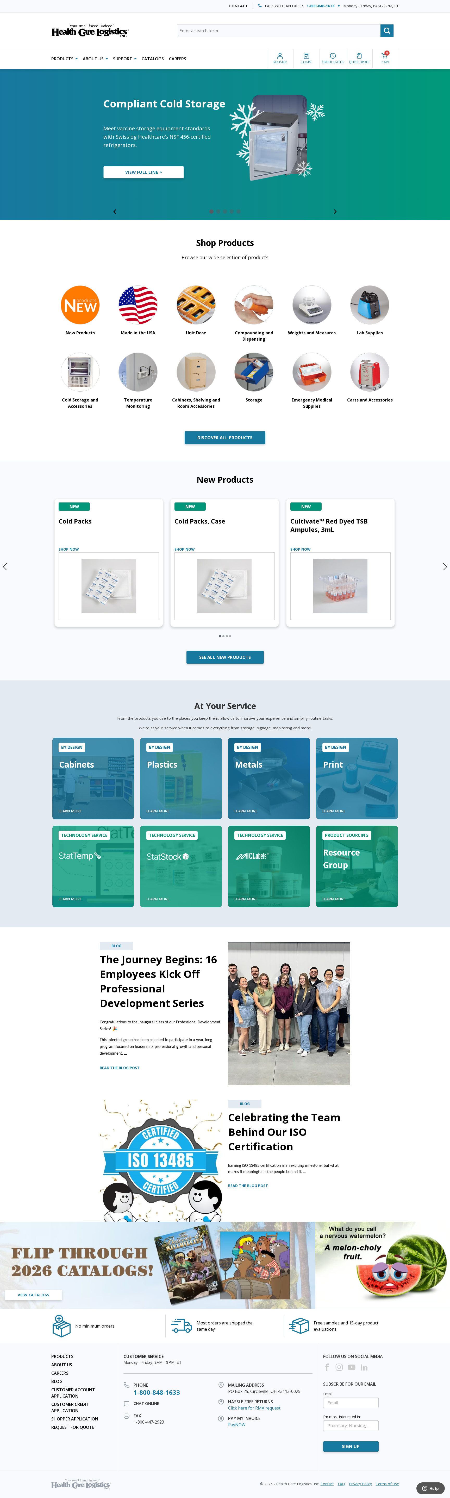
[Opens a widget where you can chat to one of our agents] (430, 1488)
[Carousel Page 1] (211, 211)
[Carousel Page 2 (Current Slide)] (218, 211)
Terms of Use (387, 1483)
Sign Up (351, 1446)
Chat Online (146, 1403)
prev (5, 564)
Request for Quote (72, 1427)
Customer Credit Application (70, 1407)
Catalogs (153, 59)
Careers (177, 59)
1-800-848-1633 (320, 5)
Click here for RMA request (254, 1408)
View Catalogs (33, 1294)
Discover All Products (225, 438)
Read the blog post (120, 1067)
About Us (61, 1365)
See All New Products (225, 657)
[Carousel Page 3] (225, 211)
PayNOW (237, 1424)
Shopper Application (74, 1419)
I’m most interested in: (342, 1416)
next (444, 564)
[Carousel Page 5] (238, 211)
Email (327, 1393)
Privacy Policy (360, 1483)
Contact (238, 5)
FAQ (341, 1483)
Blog (57, 1381)
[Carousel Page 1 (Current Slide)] (220, 636)
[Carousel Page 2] (223, 636)
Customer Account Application (73, 1393)
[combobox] (285, 30)
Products (62, 1356)
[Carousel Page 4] (232, 211)
